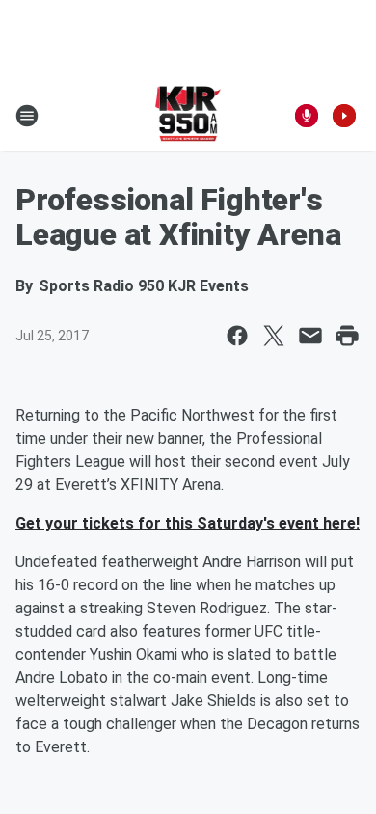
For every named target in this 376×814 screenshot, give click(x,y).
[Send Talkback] (306, 115)
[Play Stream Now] (344, 115)
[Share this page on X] (273, 335)
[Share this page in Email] (310, 335)
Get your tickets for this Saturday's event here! (187, 523)
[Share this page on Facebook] (237, 335)
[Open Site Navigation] (27, 115)
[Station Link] (188, 116)
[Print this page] (347, 335)
